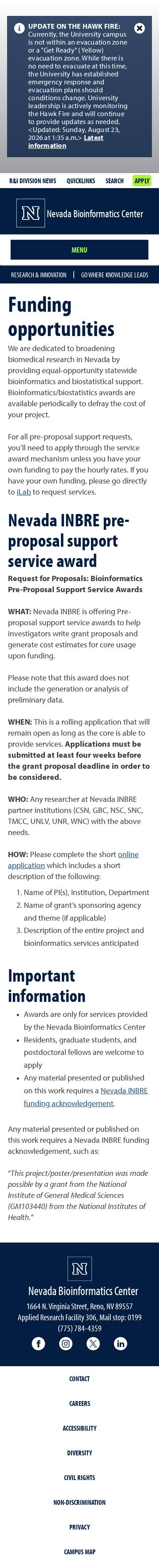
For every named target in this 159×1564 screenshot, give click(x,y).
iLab (24, 492)
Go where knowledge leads (114, 274)
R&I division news (32, 180)
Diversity (79, 1452)
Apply (142, 180)
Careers (79, 1403)
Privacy (79, 1526)
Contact (79, 1378)
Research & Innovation (38, 274)
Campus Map (79, 1551)
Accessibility (79, 1428)
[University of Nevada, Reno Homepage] (80, 1269)
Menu (79, 250)
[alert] (79, 86)
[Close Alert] (139, 28)
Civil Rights (79, 1477)
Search (115, 180)
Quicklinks (81, 180)
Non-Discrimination (79, 1502)
